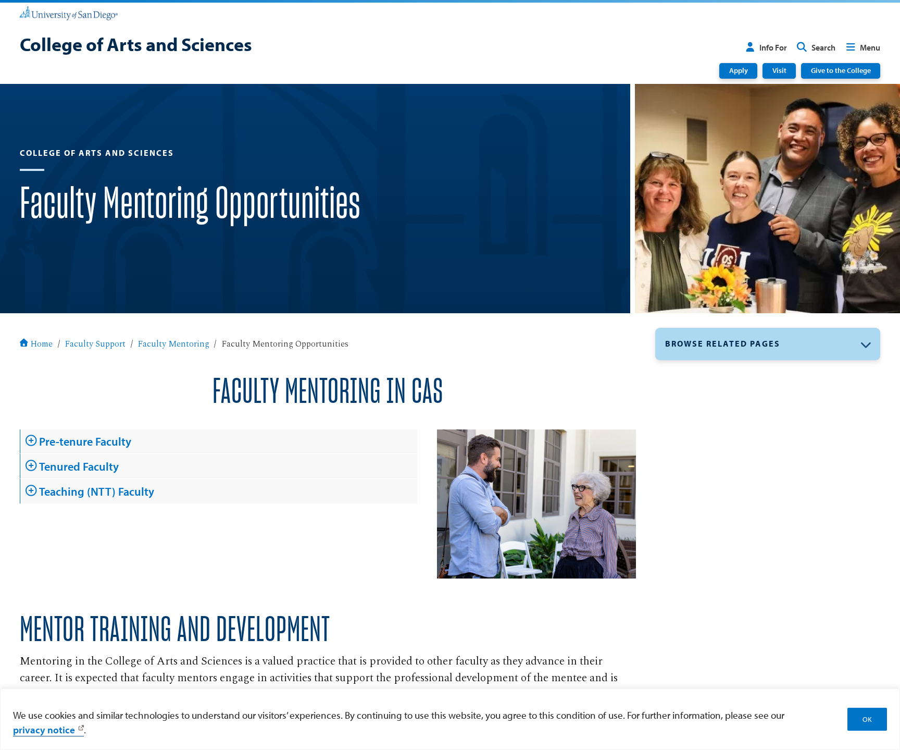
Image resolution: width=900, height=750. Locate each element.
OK (867, 719)
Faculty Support (95, 344)
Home (41, 344)
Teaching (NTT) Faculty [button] (96, 491)
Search (823, 47)
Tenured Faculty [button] (79, 466)
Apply (738, 70)
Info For (773, 47)
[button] (767, 344)
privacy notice (44, 729)
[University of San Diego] (69, 12)
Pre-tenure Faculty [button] (85, 441)
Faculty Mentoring (173, 344)
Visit (779, 70)
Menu (870, 47)
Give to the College (841, 70)
